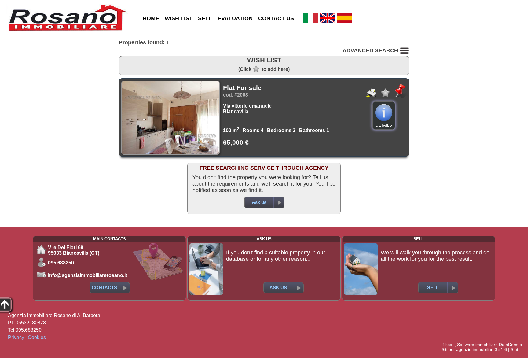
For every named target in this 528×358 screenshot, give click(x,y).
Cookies (37, 337)
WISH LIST (179, 18)
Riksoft (448, 344)
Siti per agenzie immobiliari (467, 349)
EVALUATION (235, 18)
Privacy (16, 337)
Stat (514, 349)
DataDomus (510, 344)
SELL (205, 18)
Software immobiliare (477, 344)
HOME (151, 18)
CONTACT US (276, 18)
